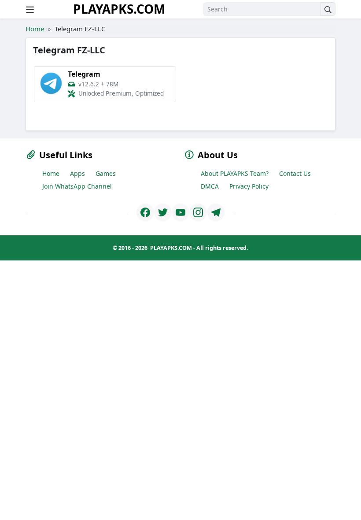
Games (106, 173)
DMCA (210, 186)
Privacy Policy (249, 186)
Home (35, 28)
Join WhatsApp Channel (77, 186)
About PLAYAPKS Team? (235, 173)
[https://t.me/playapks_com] (216, 212)
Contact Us (295, 173)
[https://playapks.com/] (145, 212)
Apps (77, 173)
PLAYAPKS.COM (119, 8)
